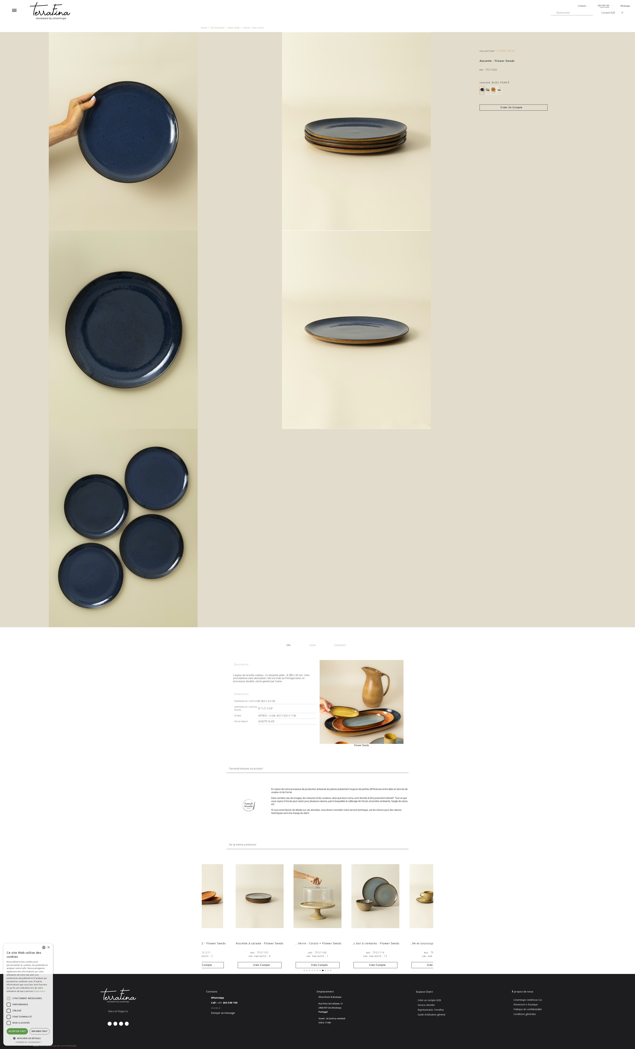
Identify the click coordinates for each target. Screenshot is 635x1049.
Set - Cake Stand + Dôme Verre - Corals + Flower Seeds (359, 943)
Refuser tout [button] (39, 1031)
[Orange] (493, 90)
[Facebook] (109, 1024)
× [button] (48, 947)
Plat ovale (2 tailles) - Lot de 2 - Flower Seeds (250, 943)
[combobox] (43, 947)
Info (289, 645)
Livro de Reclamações (68, 1046)
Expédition (340, 645)
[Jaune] (498, 90)
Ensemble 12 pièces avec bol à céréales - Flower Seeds (416, 943)
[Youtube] (127, 1024)
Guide (312, 645)
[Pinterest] (121, 1024)
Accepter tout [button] (17, 1031)
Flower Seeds (505, 50)
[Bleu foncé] (482, 90)
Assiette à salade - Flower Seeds (317, 943)
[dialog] (28, 994)
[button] (514, 107)
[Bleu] (487, 90)
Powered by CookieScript (28, 1042)
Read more (39, 991)
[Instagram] (115, 1024)
